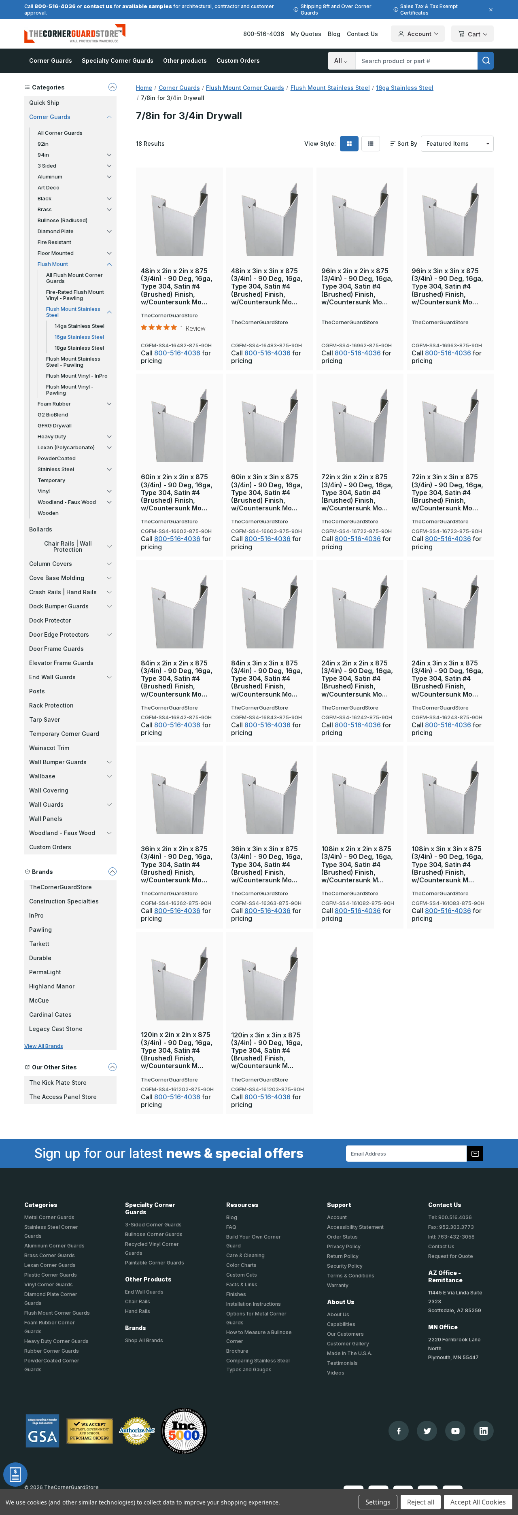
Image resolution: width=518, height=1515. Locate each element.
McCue (39, 1000)
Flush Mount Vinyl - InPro (77, 375)
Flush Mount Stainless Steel (73, 312)
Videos (335, 1373)
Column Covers (50, 563)
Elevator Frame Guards (61, 662)
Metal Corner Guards (49, 1217)
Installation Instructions (253, 1304)
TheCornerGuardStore (60, 887)
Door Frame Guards (56, 648)
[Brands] (112, 871)
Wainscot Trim (49, 747)
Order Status (342, 1237)
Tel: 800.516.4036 (450, 1217)
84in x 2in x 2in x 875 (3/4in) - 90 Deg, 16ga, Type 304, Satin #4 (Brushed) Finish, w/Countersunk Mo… (176, 678)
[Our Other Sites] (112, 1067)
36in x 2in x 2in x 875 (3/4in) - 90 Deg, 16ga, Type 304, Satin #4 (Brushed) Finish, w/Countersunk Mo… (176, 864)
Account (419, 33)
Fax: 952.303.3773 (451, 1227)
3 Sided (47, 165)
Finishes (236, 1294)
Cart (474, 34)
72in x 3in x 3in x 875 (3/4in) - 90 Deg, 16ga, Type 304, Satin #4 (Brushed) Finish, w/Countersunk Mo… (447, 492)
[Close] (490, 10)
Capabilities (341, 1324)
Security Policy (345, 1266)
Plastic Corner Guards (50, 1275)
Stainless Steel (56, 469)
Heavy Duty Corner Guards (56, 1341)
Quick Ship (44, 102)
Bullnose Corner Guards (154, 1234)
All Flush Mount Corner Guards (74, 278)
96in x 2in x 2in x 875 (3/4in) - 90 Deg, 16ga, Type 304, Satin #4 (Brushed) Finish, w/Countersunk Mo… (357, 286)
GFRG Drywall (55, 425)
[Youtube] (455, 1431)
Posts (37, 691)
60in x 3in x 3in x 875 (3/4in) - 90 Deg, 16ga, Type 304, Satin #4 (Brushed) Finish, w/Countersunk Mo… (267, 492)
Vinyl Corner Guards (48, 1284)
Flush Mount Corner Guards (57, 1313)
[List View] (370, 143)
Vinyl (44, 491)
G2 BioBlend (53, 414)
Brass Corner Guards (49, 1255)
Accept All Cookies (478, 1502)
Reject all (420, 1502)
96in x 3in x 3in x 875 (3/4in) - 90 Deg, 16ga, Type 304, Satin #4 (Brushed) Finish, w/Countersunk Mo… (447, 286)
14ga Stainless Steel (79, 326)
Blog (334, 33)
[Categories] (112, 87)
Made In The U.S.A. (349, 1353)
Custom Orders (238, 60)
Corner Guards (50, 60)
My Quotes (306, 33)
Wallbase (42, 776)
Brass (45, 209)
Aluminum (50, 176)
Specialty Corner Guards (117, 60)
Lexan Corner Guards (50, 1265)
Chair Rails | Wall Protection (68, 546)
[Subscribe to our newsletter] (475, 1153)
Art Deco (48, 187)
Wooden (48, 513)
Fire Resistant (54, 242)
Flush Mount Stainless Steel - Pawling (73, 361)
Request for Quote (450, 1256)
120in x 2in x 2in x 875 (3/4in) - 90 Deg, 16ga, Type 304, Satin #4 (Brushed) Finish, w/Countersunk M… (176, 1050)
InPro (36, 915)
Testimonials (342, 1363)
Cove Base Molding (56, 577)
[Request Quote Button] (15, 1474)
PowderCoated (57, 458)
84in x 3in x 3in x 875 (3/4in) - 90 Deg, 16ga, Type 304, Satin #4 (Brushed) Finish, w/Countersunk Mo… (267, 678)
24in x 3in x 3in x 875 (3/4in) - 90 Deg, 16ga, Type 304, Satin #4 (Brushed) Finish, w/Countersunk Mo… (447, 678)
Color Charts (241, 1265)
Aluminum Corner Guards (54, 1246)
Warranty (337, 1285)
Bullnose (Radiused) (62, 220)
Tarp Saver (44, 719)
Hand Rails (137, 1311)
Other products (185, 60)
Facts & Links (241, 1284)
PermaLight (45, 972)
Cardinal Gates (50, 1014)
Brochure (237, 1351)
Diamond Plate (56, 231)
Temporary (51, 480)
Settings (378, 1502)
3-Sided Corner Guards (153, 1225)
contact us (98, 6)
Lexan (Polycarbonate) (66, 447)
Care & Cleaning (245, 1255)
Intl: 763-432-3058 (451, 1237)
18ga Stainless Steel (79, 347)
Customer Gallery (348, 1344)
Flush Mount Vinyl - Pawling (69, 389)
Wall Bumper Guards (58, 762)
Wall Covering (48, 790)
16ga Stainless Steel (79, 337)
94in (43, 154)
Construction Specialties (64, 901)
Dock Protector (50, 620)
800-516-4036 (55, 6)
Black (44, 198)
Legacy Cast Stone (56, 1028)
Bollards (40, 529)
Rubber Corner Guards (51, 1351)
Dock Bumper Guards (59, 606)
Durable (40, 957)
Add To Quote (179, 217)
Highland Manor (51, 986)
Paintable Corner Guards (154, 1263)
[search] (486, 61)
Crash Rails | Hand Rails (63, 592)
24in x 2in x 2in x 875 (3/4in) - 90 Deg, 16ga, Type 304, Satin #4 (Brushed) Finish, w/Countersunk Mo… (357, 678)
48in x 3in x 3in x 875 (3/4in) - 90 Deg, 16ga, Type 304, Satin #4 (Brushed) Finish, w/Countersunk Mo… (267, 286)
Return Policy (343, 1256)
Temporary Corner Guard (64, 733)
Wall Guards (46, 804)
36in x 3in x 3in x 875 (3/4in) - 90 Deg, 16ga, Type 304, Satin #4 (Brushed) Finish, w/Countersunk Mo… (267, 864)
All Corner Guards (60, 133)
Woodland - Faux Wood (67, 502)
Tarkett (39, 943)
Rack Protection (51, 705)
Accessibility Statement (355, 1227)
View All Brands (43, 1046)
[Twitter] (427, 1431)
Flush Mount (53, 264)
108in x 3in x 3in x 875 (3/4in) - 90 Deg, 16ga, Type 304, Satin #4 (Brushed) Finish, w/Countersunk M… (447, 864)
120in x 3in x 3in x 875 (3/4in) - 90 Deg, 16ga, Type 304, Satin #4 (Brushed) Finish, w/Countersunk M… (267, 1050)
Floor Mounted (56, 253)
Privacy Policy (344, 1246)
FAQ (231, 1227)
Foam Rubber (54, 403)
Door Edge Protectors (59, 634)
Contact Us (362, 33)
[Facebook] (398, 1431)
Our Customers (345, 1334)
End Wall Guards (52, 677)
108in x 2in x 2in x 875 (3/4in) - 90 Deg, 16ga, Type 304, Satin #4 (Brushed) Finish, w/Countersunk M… (357, 864)
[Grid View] (349, 143)
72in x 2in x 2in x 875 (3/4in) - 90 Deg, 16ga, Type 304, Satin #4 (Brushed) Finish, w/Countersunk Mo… (357, 492)
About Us (338, 1314)
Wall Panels (45, 818)
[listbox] (457, 144)
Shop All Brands (144, 1340)
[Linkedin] (484, 1431)
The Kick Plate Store (58, 1082)
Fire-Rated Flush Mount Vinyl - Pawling (75, 295)
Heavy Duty (52, 436)
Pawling (40, 929)
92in (43, 143)
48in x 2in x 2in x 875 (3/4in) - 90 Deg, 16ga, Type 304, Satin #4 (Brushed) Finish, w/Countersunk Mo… (176, 286)
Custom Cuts (241, 1275)
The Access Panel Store (63, 1096)
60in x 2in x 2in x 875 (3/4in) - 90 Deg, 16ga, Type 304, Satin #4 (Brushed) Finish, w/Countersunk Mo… (176, 492)
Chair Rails (137, 1301)
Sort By (407, 143)
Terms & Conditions (350, 1276)
